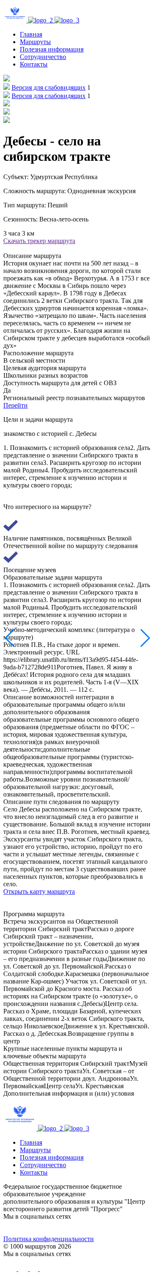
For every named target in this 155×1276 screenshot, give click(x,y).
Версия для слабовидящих (49, 87)
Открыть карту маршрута (39, 891)
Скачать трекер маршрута (39, 240)
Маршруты (35, 41)
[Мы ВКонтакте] (22, 1227)
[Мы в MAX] (96, 1227)
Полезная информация (51, 49)
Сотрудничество (43, 56)
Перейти (15, 405)
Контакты (34, 64)
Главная (31, 34)
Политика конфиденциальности (48, 1238)
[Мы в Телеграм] (59, 1227)
